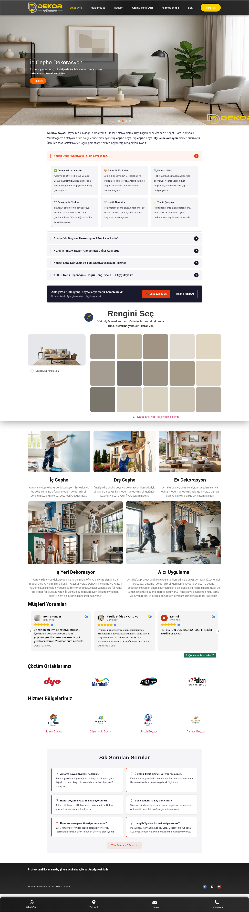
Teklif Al (38, 80)
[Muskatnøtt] (155, 346)
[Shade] (155, 373)
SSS (190, 7)
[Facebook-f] (205, 886)
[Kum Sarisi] (182, 399)
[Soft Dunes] (208, 346)
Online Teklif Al (185, 293)
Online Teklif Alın (142, 7)
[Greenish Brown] (102, 399)
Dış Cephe (124, 480)
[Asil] (182, 346)
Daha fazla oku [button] (42, 645)
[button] (124, 156)
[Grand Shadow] (129, 346)
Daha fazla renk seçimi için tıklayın (158, 416)
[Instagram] (212, 886)
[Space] (129, 399)
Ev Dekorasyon (190, 480)
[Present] (208, 399)
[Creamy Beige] (155, 399)
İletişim (118, 7)
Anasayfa (76, 7)
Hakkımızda (98, 7)
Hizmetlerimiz (170, 7)
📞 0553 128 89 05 (156, 293)
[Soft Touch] (208, 373)
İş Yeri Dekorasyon (75, 572)
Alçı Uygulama (173, 572)
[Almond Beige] (182, 373)
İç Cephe (59, 480)
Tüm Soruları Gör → (122, 845)
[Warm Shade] (102, 373)
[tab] (119, 121)
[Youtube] (219, 886)
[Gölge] (129, 373)
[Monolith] (102, 346)
